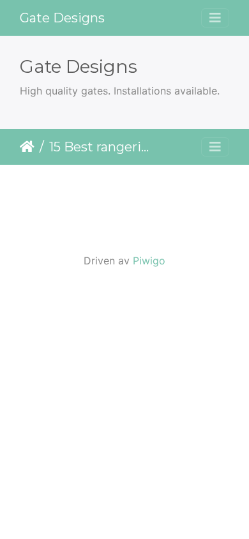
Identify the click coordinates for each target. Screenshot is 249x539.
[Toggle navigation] (215, 17)
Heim (27, 146)
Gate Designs (62, 18)
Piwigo (149, 260)
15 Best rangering (102, 147)
